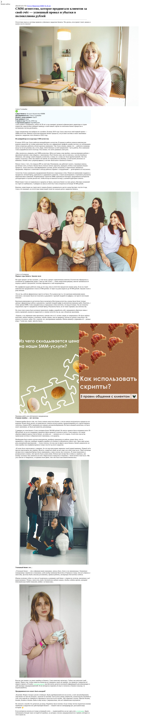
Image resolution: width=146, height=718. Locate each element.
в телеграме (80, 711)
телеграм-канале (38, 684)
